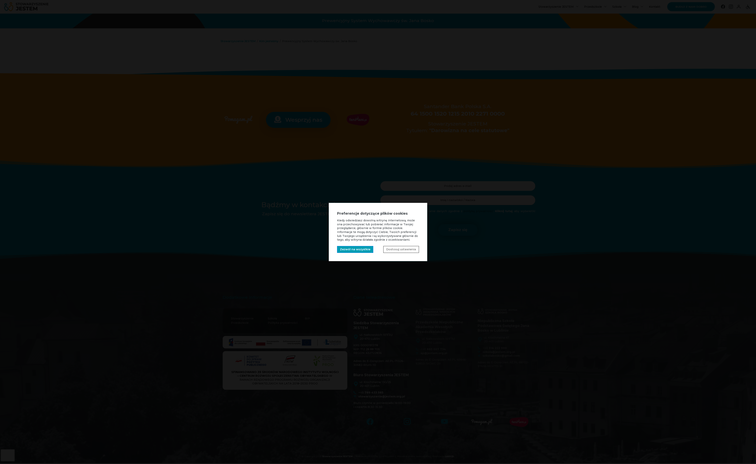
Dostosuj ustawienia (401, 249)
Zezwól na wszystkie (355, 249)
